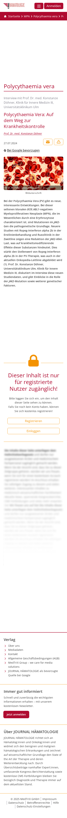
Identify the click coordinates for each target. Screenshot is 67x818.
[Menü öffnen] (38, 6)
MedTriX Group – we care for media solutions (30, 665)
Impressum (49, 799)
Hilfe (56, 802)
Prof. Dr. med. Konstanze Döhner (23, 133)
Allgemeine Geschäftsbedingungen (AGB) (33, 658)
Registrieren (33, 421)
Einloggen (33, 431)
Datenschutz (16, 802)
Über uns (14, 645)
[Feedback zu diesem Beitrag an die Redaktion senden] (58, 142)
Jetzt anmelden (16, 714)
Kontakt (13, 654)
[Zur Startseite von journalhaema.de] (14, 5)
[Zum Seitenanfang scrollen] (60, 811)
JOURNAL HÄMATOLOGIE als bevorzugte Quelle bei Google (33, 673)
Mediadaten (15, 650)
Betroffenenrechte (38, 802)
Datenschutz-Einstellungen (33, 806)
